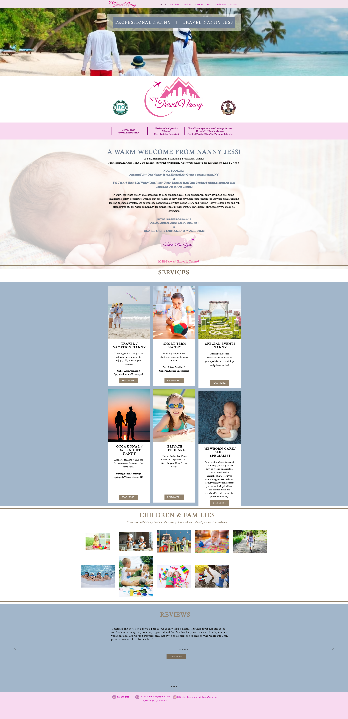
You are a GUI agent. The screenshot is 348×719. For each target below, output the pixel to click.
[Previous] (15, 648)
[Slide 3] (176, 686)
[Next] (333, 648)
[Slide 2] (174, 686)
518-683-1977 (123, 697)
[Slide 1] (171, 686)
